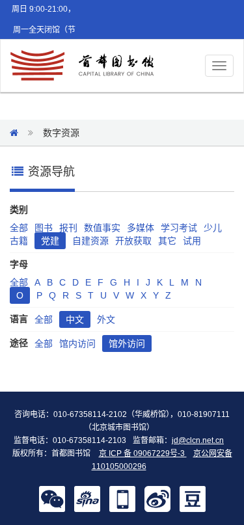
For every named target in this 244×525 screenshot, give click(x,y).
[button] (52, 498)
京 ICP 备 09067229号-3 (143, 453)
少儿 (213, 227)
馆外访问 (127, 343)
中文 (75, 319)
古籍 (19, 241)
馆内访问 (77, 343)
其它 (167, 241)
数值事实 (102, 227)
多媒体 (140, 227)
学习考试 (179, 227)
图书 (43, 227)
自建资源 (90, 241)
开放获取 (133, 241)
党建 (50, 241)
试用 (192, 241)
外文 (106, 319)
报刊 (68, 227)
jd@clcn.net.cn (198, 440)
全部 (19, 227)
